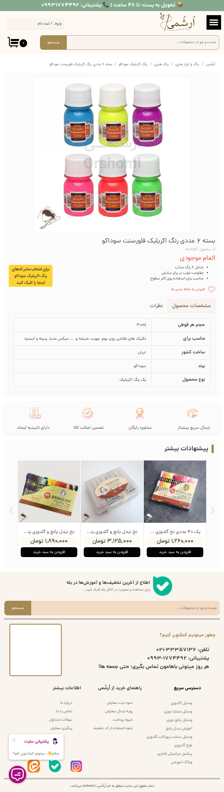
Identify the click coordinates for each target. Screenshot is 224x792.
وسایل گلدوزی (181, 703)
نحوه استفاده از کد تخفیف (113, 728)
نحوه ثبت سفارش (119, 703)
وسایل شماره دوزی (178, 712)
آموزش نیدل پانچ (179, 728)
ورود (58, 24)
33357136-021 (176, 650)
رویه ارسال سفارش (119, 711)
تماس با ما (64, 711)
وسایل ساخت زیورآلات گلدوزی (169, 737)
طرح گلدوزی (183, 745)
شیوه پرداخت (123, 720)
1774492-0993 (167, 658)
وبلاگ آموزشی (181, 762)
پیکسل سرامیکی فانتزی (175, 754)
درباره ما (66, 703)
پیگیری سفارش (61, 728)
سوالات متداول (60, 720)
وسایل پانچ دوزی (179, 720)
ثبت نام (44, 24)
